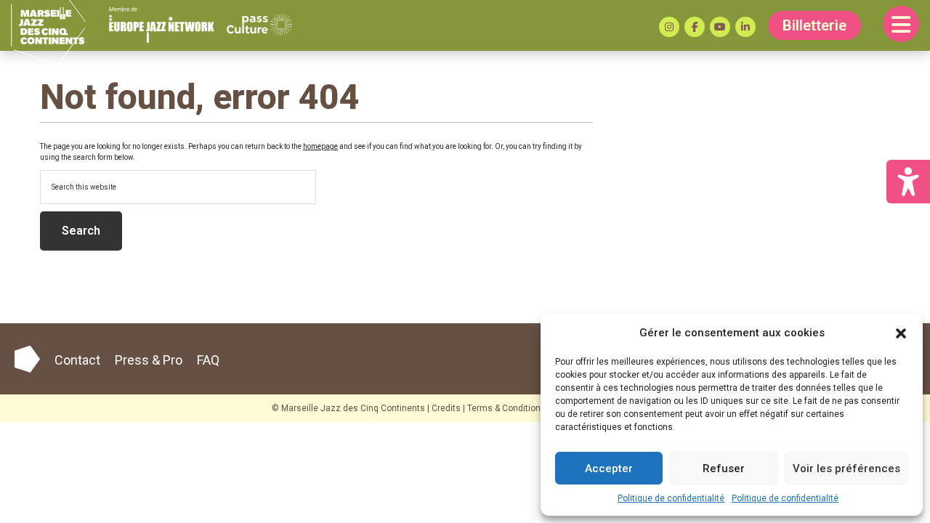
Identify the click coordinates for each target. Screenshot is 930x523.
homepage (320, 146)
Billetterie (814, 25)
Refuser (724, 468)
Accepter (609, 468)
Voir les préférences (846, 468)
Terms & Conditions (506, 408)
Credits (446, 408)
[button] (901, 332)
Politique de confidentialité (671, 498)
